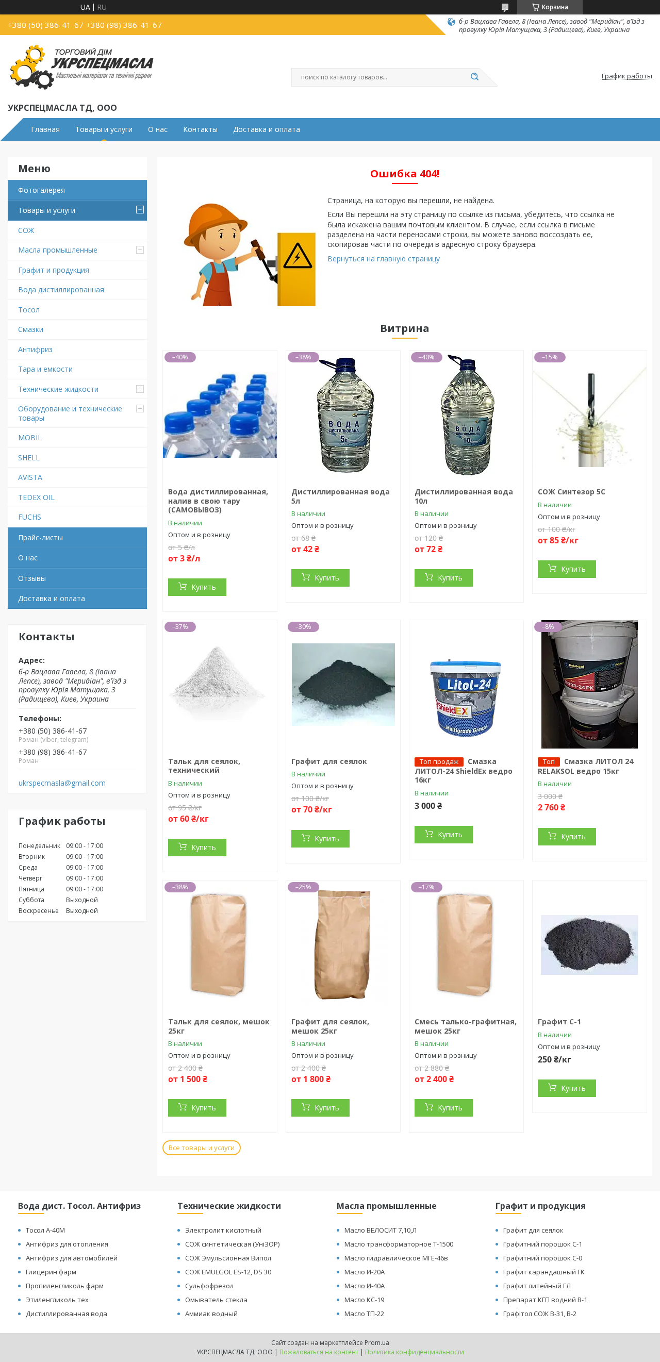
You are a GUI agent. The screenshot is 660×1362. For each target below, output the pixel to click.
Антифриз (35, 349)
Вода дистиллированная (61, 289)
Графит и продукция (53, 270)
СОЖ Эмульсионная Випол (228, 1258)
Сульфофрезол (209, 1285)
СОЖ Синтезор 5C (571, 491)
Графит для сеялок (329, 761)
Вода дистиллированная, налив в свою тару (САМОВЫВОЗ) (218, 500)
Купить (203, 587)
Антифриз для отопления (67, 1244)
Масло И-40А (364, 1285)
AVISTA (30, 477)
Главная (45, 129)
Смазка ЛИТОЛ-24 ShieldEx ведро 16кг (464, 770)
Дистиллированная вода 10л (464, 496)
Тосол (29, 309)
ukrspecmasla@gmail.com (62, 783)
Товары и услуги (104, 129)
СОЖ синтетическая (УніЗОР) (232, 1244)
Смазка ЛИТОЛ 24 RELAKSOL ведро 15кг (585, 766)
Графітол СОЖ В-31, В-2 (539, 1313)
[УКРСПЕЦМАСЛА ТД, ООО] (81, 67)
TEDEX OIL (36, 497)
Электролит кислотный (223, 1230)
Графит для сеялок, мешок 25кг (330, 1026)
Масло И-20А (364, 1271)
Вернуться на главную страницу (383, 258)
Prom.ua (377, 1342)
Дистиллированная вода (66, 1313)
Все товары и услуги (202, 1147)
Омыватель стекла (216, 1299)
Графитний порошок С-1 (542, 1244)
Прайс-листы (40, 537)
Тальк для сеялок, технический (204, 765)
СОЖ (26, 230)
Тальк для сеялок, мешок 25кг (219, 1026)
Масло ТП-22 (364, 1313)
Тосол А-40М (45, 1230)
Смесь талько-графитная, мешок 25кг (466, 1026)
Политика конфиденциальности (414, 1352)
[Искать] (474, 77)
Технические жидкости (58, 389)
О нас (158, 129)
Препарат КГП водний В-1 (545, 1299)
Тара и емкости (45, 369)
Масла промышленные (57, 250)
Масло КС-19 (364, 1299)
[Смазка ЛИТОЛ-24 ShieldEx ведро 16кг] (466, 684)
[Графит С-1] (590, 945)
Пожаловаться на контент (318, 1352)
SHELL (29, 457)
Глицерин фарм (51, 1271)
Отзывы (32, 578)
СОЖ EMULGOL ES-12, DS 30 (228, 1271)
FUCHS (29, 517)
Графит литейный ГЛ (537, 1285)
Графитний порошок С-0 (542, 1258)
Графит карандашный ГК (544, 1271)
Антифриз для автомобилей (72, 1258)
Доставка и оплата (266, 129)
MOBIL (30, 437)
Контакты (200, 129)
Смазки (30, 329)
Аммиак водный (211, 1313)
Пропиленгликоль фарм (65, 1285)
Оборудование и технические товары (70, 413)
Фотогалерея (41, 190)
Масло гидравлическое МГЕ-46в (396, 1258)
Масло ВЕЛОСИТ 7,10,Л (380, 1230)
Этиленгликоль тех (57, 1299)
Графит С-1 (559, 1021)
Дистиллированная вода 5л (340, 496)
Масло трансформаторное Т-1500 (398, 1244)
